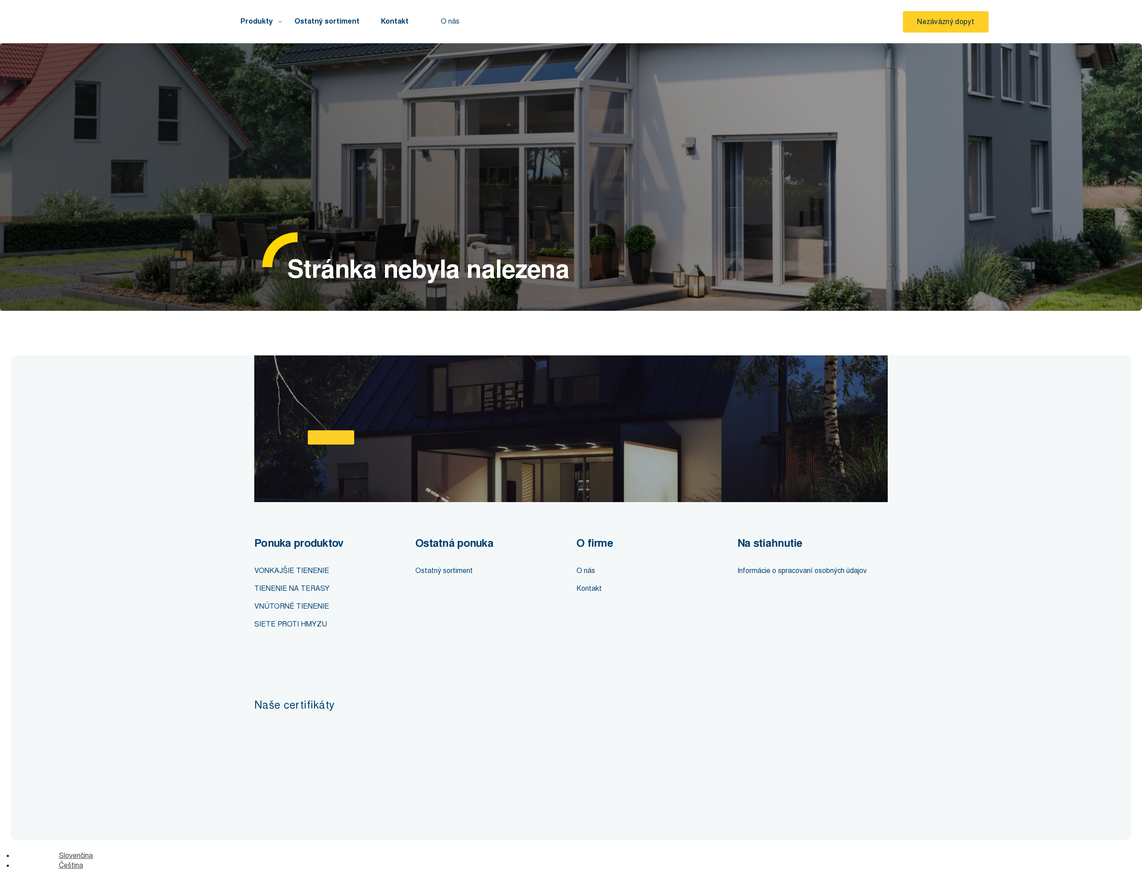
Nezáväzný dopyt (945, 21)
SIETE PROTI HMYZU (290, 624)
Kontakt (395, 21)
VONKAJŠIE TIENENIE (291, 570)
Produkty (256, 21)
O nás (450, 21)
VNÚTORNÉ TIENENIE (291, 606)
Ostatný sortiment (327, 21)
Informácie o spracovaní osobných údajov (802, 570)
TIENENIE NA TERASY (292, 588)
